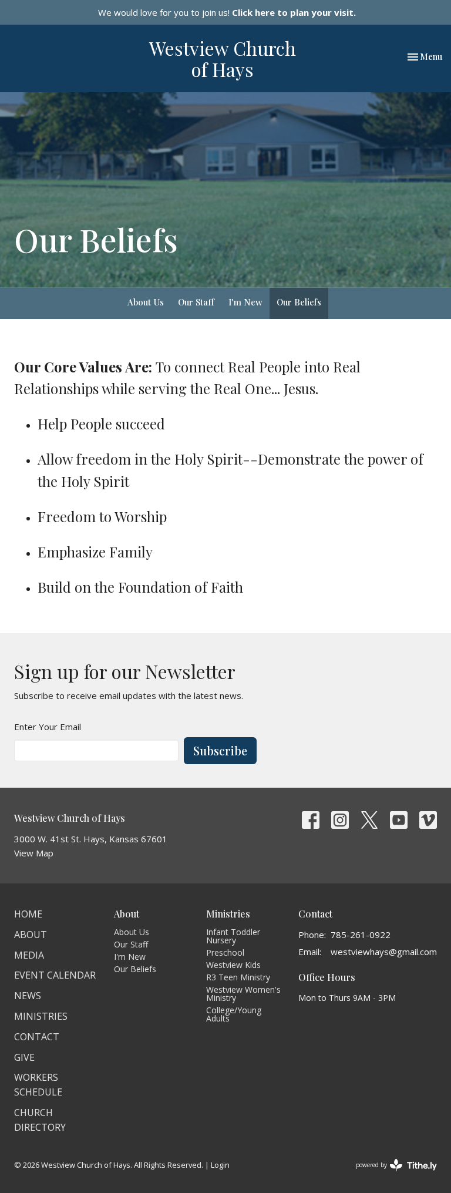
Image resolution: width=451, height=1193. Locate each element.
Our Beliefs (299, 302)
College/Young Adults (233, 1014)
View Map (33, 853)
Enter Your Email (47, 726)
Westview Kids (233, 964)
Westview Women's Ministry (243, 993)
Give (24, 1057)
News (27, 995)
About (30, 934)
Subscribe (220, 750)
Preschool (225, 952)
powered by (390, 1175)
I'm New (245, 302)
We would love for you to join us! (227, 12)
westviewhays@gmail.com (384, 951)
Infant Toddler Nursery (233, 936)
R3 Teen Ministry (238, 977)
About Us (145, 302)
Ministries (41, 1016)
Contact (36, 1036)
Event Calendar (55, 975)
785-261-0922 (361, 934)
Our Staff (196, 302)
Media (29, 955)
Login (220, 1165)
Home (28, 914)
